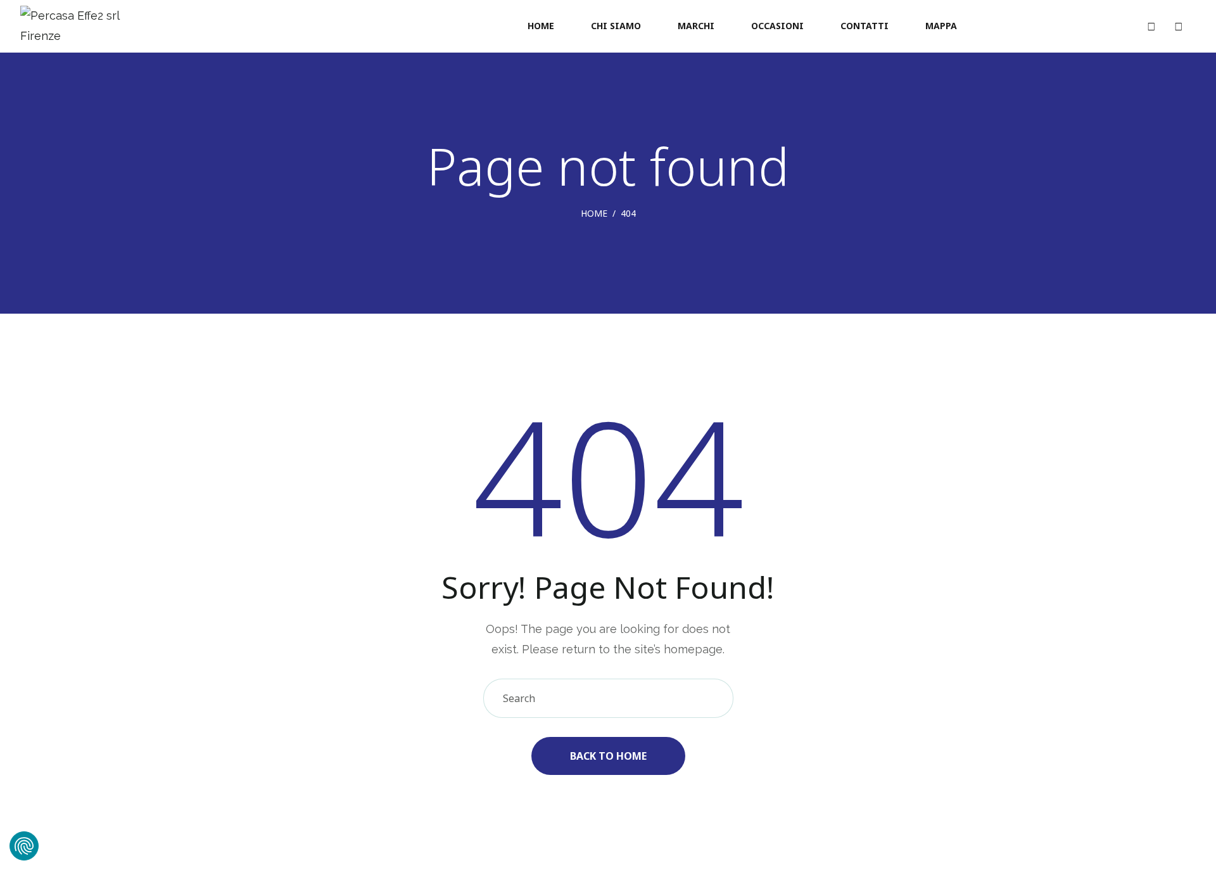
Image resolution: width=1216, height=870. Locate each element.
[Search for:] (608, 698)
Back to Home (608, 756)
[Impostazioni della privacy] (24, 845)
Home (594, 213)
